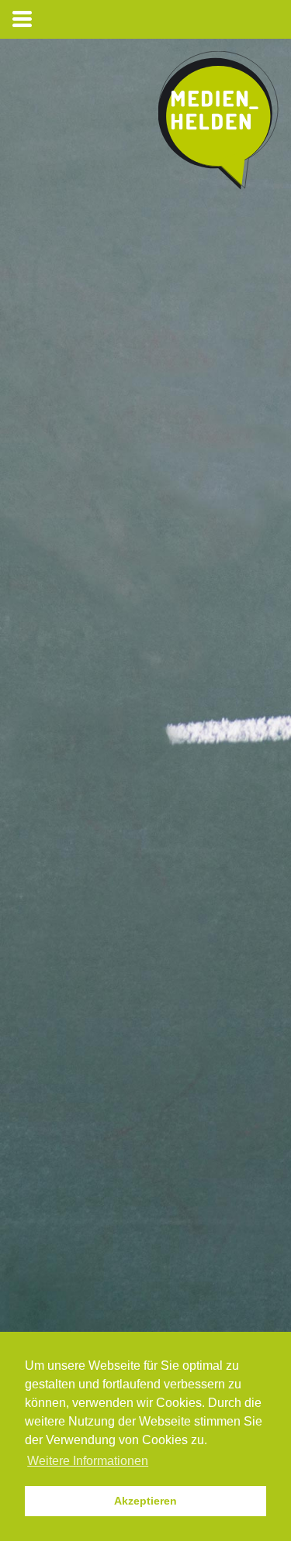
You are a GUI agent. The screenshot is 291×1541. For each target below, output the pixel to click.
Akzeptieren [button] (145, 1501)
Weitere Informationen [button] (87, 1460)
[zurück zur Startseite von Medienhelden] (218, 123)
